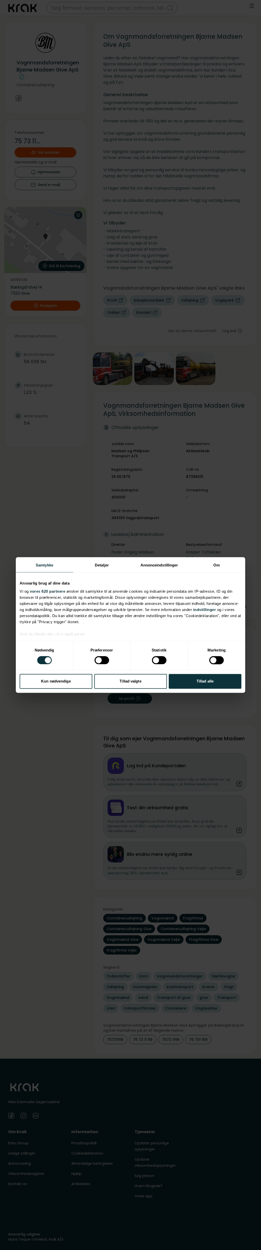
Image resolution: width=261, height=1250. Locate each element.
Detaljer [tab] (102, 565)
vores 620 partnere (47, 591)
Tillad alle (205, 681)
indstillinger (204, 609)
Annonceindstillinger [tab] (159, 565)
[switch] (102, 660)
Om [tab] (216, 565)
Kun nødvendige (56, 681)
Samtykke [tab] (44, 565)
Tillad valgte (130, 681)
